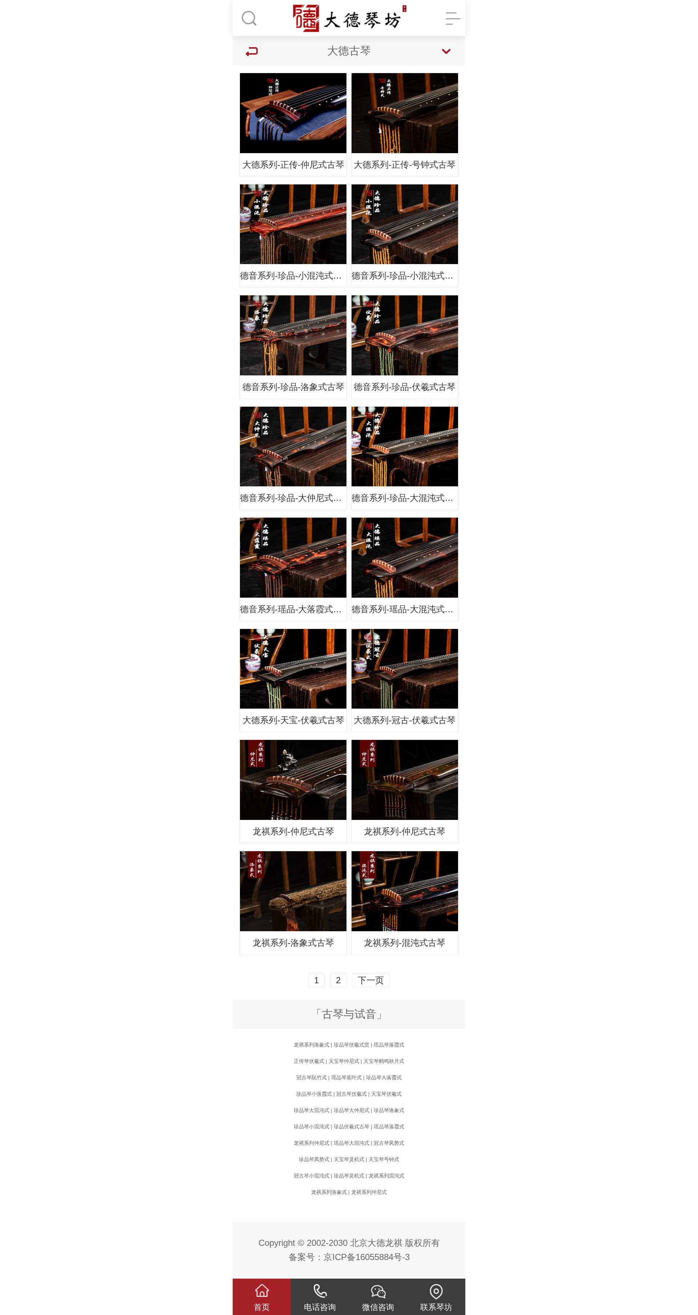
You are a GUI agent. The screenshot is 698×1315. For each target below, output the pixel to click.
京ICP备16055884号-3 (367, 1257)
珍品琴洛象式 (389, 1110)
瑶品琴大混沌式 (351, 1143)
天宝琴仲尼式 (344, 1061)
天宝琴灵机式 (349, 1159)
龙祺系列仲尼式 (311, 1143)
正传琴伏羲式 (309, 1061)
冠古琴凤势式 (389, 1143)
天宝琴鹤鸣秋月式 (384, 1061)
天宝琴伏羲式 (386, 1094)
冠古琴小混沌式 (311, 1176)
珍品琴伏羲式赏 (351, 1045)
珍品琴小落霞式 (314, 1094)
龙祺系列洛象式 (311, 1045)
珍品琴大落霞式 (384, 1077)
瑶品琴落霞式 (389, 1045)
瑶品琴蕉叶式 (346, 1077)
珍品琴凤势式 (314, 1159)
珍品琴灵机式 (349, 1176)
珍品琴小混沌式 (311, 1126)
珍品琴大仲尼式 (351, 1110)
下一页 (371, 980)
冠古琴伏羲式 (351, 1094)
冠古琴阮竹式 (311, 1077)
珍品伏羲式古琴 (351, 1126)
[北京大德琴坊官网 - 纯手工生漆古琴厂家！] (349, 18)
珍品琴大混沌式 (311, 1110)
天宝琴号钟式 (384, 1159)
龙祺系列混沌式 (386, 1176)
